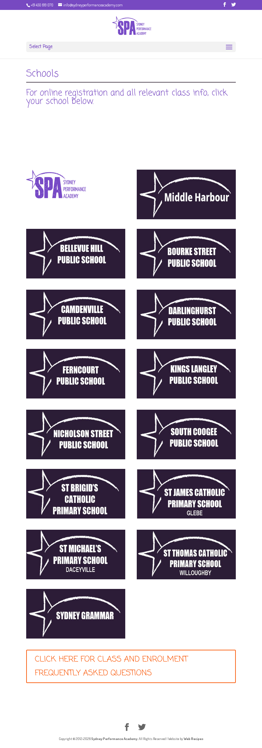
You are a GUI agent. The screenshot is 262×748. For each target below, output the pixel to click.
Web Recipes (194, 738)
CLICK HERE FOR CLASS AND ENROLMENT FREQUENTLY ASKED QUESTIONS (111, 666)
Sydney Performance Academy (114, 738)
